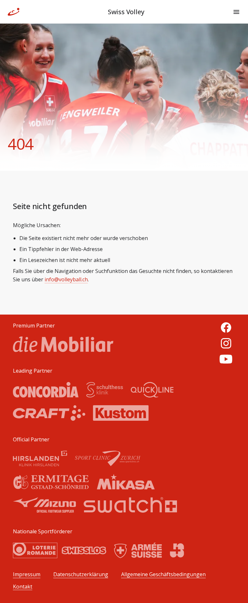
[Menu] (236, 12)
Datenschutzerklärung (80, 574)
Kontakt (22, 586)
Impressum (26, 574)
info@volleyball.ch (66, 279)
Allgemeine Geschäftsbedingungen (163, 574)
